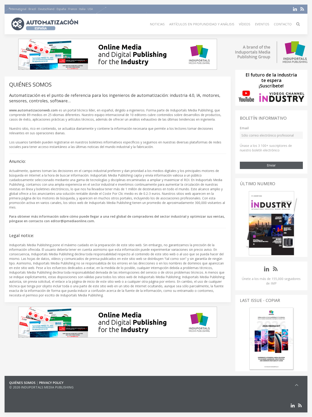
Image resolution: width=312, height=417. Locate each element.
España (61, 9)
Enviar (271, 165)
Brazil (32, 9)
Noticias (157, 24)
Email (244, 128)
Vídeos (244, 24)
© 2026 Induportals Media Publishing (41, 387)
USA (90, 9)
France (72, 9)
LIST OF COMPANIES (24, 392)
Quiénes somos (22, 382)
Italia (82, 9)
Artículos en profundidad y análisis (201, 24)
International (18, 9)
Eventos (262, 24)
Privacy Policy (51, 382)
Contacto (283, 24)
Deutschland (46, 9)
